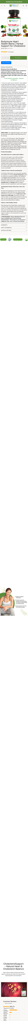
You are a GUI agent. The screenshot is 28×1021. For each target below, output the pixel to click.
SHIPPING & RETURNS (6, 230)
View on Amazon (8, 1003)
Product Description (6, 67)
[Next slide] (26, 1)
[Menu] (1, 5)
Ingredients (4, 225)
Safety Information (6, 227)
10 (19, 35)
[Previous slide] (1, 1)
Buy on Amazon (6, 62)
